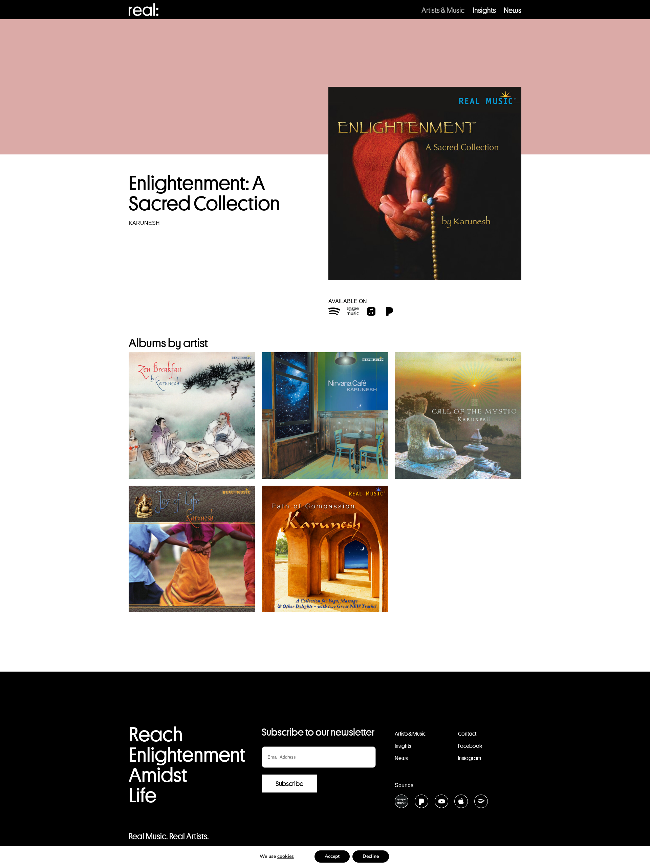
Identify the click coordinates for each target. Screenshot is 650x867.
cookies (285, 856)
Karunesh (144, 223)
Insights (484, 10)
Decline (371, 856)
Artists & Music (442, 10)
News (512, 10)
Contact (467, 733)
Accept (332, 856)
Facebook (470, 745)
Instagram (469, 758)
